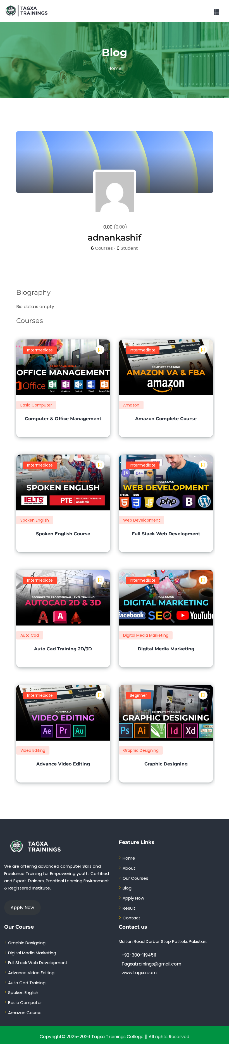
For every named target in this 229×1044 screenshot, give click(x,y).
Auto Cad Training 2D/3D (63, 648)
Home (114, 68)
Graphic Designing (141, 750)
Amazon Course (25, 1013)
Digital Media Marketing (145, 635)
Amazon (131, 405)
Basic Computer (36, 405)
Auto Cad (29, 635)
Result (129, 908)
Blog (127, 888)
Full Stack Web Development (166, 533)
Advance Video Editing (63, 764)
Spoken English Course (63, 533)
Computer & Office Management (63, 418)
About (129, 868)
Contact (131, 918)
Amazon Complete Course (166, 418)
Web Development (141, 520)
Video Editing (32, 750)
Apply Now (133, 898)
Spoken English (34, 520)
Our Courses (135, 878)
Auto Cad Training (27, 983)
